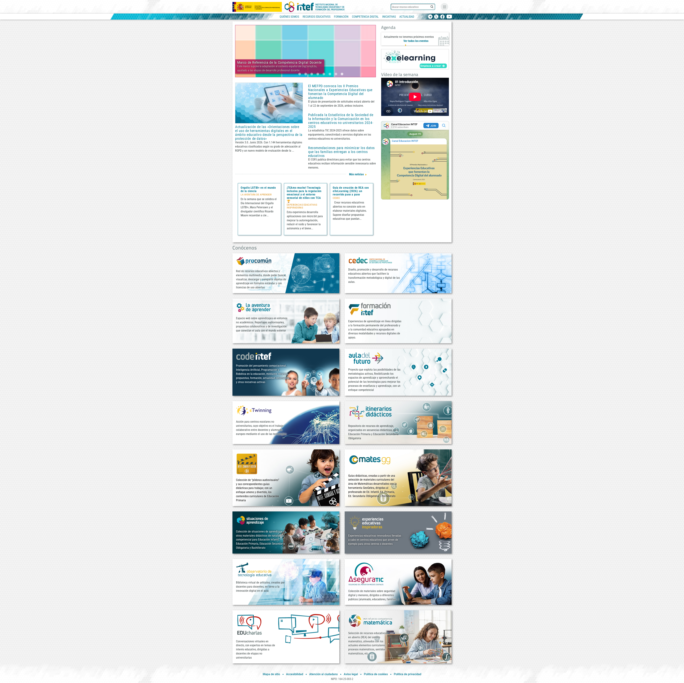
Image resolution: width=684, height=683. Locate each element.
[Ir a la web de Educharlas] (249, 624)
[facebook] (442, 17)
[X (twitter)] (436, 17)
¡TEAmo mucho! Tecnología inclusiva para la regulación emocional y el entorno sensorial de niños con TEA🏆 (304, 194)
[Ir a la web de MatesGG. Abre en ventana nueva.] (369, 461)
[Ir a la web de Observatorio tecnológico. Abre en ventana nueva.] (254, 569)
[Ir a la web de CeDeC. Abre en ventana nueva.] (370, 260)
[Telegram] (430, 17)
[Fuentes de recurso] (444, 7)
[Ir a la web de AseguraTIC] (366, 573)
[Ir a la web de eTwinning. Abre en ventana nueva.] (254, 410)
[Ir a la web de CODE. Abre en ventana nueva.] (254, 356)
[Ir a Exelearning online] (415, 59)
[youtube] (449, 17)
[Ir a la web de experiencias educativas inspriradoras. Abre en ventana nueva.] (366, 522)
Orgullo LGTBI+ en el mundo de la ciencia (258, 189)
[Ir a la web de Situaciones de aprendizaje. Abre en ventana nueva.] (253, 520)
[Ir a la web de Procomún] (254, 261)
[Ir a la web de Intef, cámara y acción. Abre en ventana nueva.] (247, 463)
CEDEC (336, 198)
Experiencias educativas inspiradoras (302, 206)
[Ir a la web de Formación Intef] (369, 308)
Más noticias (356, 174)
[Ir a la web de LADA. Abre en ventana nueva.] (254, 307)
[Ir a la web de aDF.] (366, 358)
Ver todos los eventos (415, 41)
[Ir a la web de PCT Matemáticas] (370, 620)
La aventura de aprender (256, 194)
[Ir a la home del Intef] (314, 7)
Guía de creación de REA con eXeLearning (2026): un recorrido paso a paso (351, 191)
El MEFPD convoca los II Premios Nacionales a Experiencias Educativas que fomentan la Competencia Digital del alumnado (340, 92)
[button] (299, 74)
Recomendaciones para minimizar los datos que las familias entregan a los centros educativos (341, 152)
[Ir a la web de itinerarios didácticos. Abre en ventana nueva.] (370, 412)
